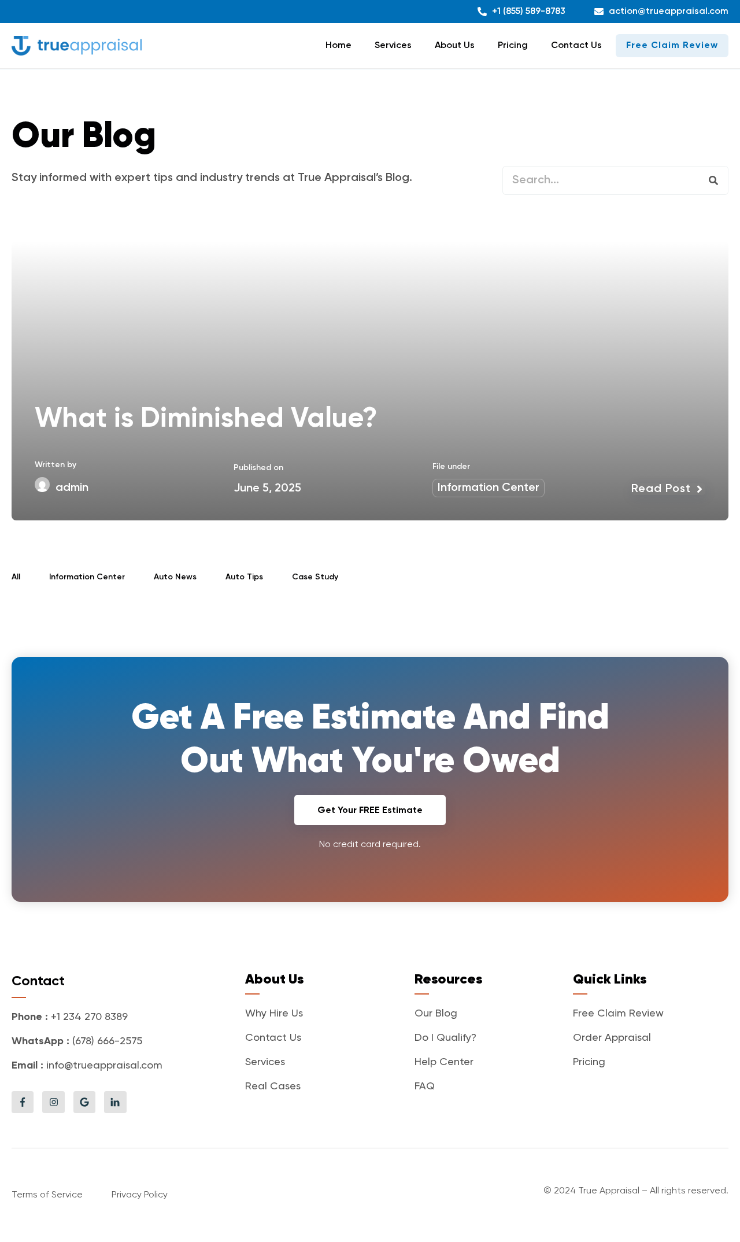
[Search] (713, 180)
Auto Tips (244, 577)
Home (338, 45)
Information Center (488, 488)
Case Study (315, 577)
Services (393, 45)
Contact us (576, 45)
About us (455, 45)
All (16, 577)
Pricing (513, 45)
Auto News (175, 577)
